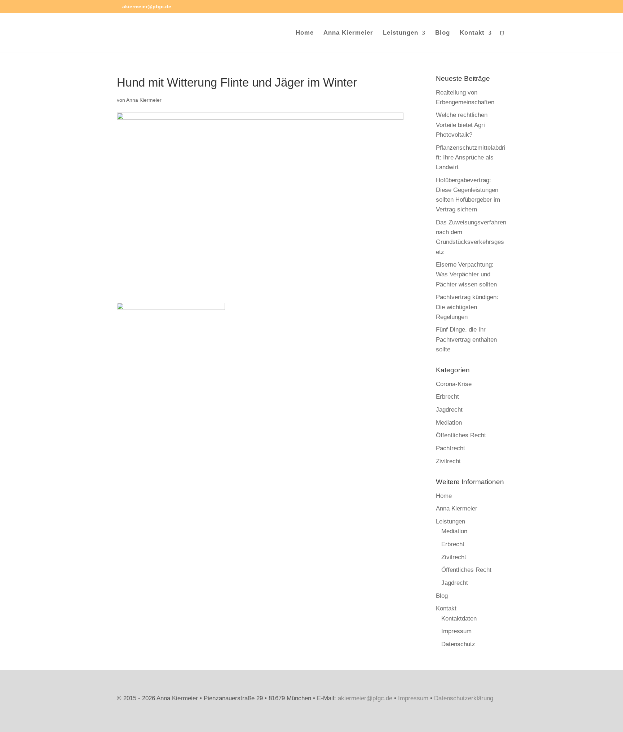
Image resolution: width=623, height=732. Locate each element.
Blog (442, 33)
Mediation (449, 422)
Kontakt (472, 33)
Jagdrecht (449, 409)
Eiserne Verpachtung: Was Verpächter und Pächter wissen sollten (466, 274)
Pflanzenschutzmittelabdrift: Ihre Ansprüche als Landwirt (470, 157)
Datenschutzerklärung (463, 698)
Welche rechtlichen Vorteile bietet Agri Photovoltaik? (461, 124)
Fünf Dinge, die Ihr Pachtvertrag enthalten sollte (466, 339)
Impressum (456, 631)
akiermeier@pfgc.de (365, 698)
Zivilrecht (448, 461)
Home (305, 33)
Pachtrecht (450, 448)
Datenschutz (458, 644)
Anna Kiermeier (348, 33)
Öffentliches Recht (461, 435)
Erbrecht (447, 396)
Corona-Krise (454, 384)
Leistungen (400, 33)
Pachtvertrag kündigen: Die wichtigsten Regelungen (467, 307)
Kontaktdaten (459, 618)
